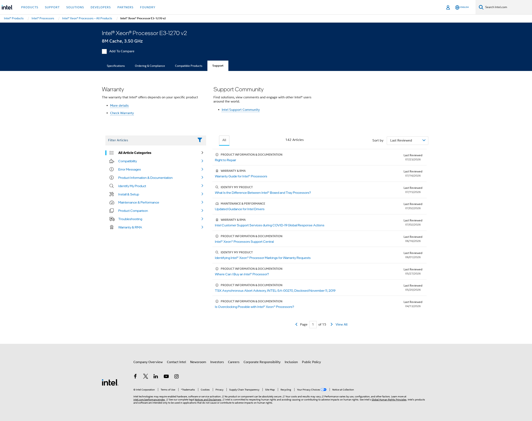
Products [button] (29, 7)
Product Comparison (133, 211)
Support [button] (52, 7)
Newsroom (198, 362)
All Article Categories (134, 153)
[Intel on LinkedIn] (155, 377)
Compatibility (127, 161)
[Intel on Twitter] (145, 377)
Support (217, 66)
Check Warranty (122, 113)
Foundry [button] (147, 7)
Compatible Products (188, 66)
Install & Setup (128, 194)
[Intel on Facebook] (135, 377)
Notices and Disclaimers (208, 399)
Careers (233, 362)
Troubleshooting (130, 219)
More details (119, 106)
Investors (217, 362)
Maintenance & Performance (138, 202)
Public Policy (311, 362)
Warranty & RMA (130, 227)
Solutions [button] (75, 7)
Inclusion (291, 362)
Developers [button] (101, 7)
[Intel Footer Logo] (110, 382)
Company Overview (148, 362)
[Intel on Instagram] (176, 377)
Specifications (116, 66)
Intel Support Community (241, 110)
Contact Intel (176, 362)
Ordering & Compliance (150, 66)
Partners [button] (125, 7)
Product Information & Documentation (145, 178)
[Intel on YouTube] (166, 377)
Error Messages (129, 169)
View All (341, 324)
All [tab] (224, 140)
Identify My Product (132, 186)
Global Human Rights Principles (389, 399)
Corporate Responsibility (262, 362)
